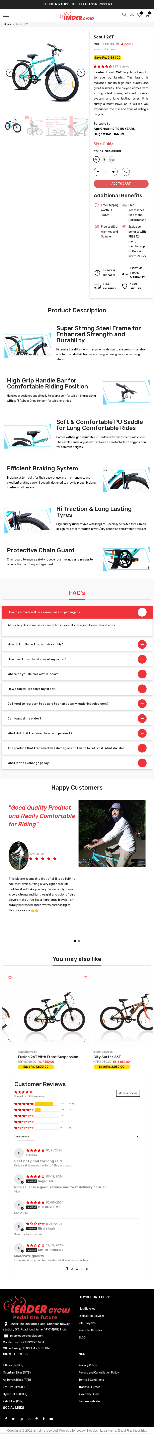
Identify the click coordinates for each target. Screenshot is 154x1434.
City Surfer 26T (55, 1048)
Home (7, 24)
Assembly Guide (89, 1386)
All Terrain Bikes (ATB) (17, 1371)
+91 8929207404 (32, 1334)
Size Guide (104, 144)
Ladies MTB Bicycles (91, 1307)
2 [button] (72, 1260)
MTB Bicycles (87, 1314)
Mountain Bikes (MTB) (17, 1364)
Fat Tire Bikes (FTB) (15, 1379)
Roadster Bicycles (90, 1322)
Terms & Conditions (91, 1371)
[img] (35, 1142)
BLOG (82, 1329)
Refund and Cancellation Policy (99, 1364)
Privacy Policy (88, 1357)
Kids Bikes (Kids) (13, 1393)
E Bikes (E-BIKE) (13, 1357)
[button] (103, 66)
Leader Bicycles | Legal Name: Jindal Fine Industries (111, 1422)
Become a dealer (89, 1393)
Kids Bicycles (87, 1300)
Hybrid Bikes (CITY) (15, 1386)
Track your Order (89, 1379)
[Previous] (10, 73)
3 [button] (77, 1260)
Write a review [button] (128, 1085)
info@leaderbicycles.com (27, 1327)
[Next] (81, 73)
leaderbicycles (51, 1043)
